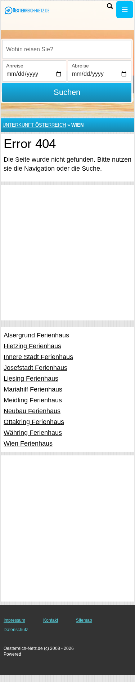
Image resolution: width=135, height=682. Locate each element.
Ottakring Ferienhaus (34, 421)
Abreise (80, 66)
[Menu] (124, 9)
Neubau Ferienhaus (32, 411)
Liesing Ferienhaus (31, 378)
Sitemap (84, 620)
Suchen (67, 92)
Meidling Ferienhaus (33, 400)
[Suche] (110, 6)
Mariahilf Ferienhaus (33, 389)
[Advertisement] (67, 252)
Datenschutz (16, 629)
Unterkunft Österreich (34, 125)
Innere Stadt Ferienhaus (38, 356)
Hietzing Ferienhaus (32, 346)
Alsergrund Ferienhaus (36, 335)
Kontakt (50, 620)
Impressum (14, 620)
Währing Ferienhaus (33, 432)
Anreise (14, 66)
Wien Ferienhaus (28, 443)
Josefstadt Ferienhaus (35, 367)
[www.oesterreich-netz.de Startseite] (27, 10)
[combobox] (67, 49)
